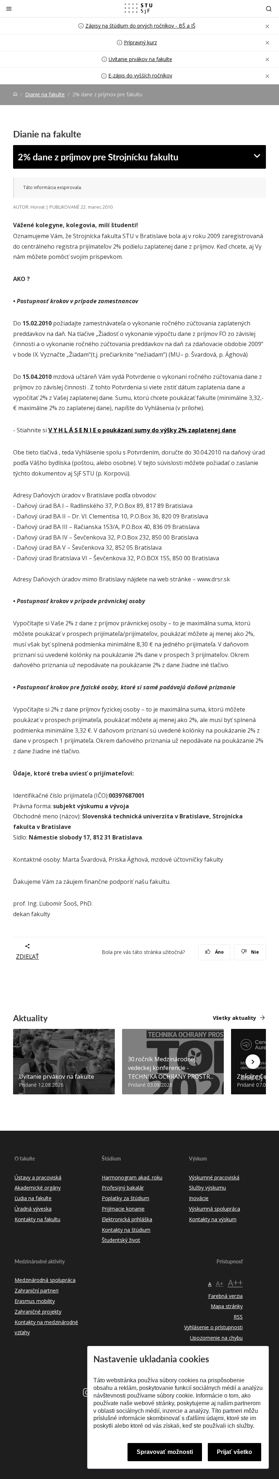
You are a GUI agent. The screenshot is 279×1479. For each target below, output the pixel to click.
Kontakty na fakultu (37, 1219)
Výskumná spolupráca (214, 1208)
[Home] (15, 94)
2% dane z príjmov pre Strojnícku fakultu (98, 156)
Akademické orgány (38, 1187)
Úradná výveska (33, 1208)
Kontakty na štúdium (126, 1229)
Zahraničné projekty (38, 1311)
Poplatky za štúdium (125, 1198)
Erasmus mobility (35, 1301)
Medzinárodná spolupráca (45, 1279)
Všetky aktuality (234, 1017)
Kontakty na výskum (212, 1219)
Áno (219, 952)
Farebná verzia (225, 1295)
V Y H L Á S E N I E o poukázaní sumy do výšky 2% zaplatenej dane (142, 430)
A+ (219, 1283)
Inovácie (199, 1198)
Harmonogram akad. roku (132, 1177)
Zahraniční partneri (36, 1290)
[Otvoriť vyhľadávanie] (269, 8)
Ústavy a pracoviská (38, 1177)
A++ (235, 1282)
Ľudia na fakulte (33, 1198)
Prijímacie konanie (123, 1208)
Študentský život (121, 1239)
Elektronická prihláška (127, 1219)
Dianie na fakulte (45, 94)
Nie (254, 952)
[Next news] (253, 1061)
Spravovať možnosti (165, 1452)
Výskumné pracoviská (214, 1177)
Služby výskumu (207, 1187)
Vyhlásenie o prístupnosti (213, 1327)
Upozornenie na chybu (216, 1337)
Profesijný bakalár (123, 1187)
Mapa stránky (227, 1306)
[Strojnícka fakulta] (138, 8)
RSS (238, 1316)
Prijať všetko (234, 1452)
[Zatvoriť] (9, 8)
